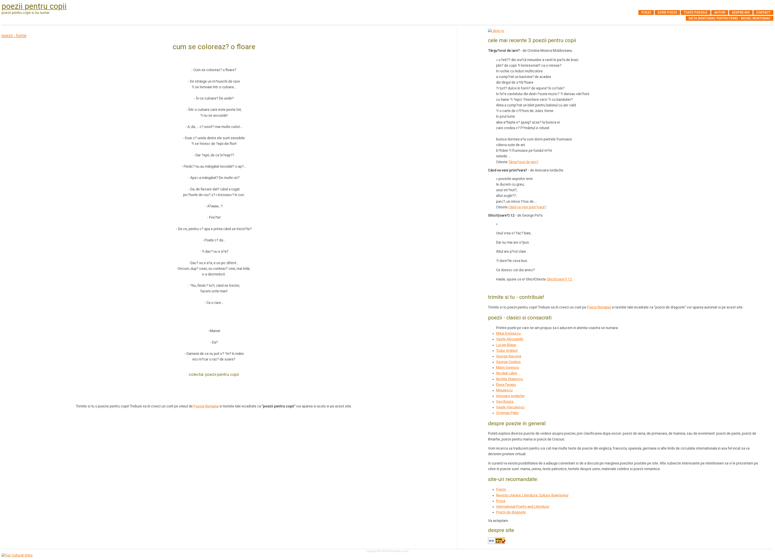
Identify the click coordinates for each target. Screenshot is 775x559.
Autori (719, 12)
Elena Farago (506, 385)
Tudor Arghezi (507, 351)
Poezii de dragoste (511, 512)
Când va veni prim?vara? (527, 207)
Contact (763, 12)
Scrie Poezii (667, 12)
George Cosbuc (508, 362)
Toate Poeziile (695, 12)
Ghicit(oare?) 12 (559, 279)
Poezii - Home (14, 35)
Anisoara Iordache (510, 396)
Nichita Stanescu (509, 379)
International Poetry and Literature (522, 507)
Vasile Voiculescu (510, 407)
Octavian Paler (507, 413)
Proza (500, 501)
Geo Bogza (504, 402)
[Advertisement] (213, 390)
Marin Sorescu (507, 368)
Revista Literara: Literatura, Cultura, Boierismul (532, 495)
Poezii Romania (599, 307)
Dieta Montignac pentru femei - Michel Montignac (729, 18)
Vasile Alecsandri (509, 339)
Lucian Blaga (506, 345)
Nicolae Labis (506, 373)
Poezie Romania (206, 406)
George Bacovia (508, 356)
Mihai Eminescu (508, 333)
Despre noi (741, 12)
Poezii (646, 12)
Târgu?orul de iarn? (523, 162)
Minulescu (504, 390)
